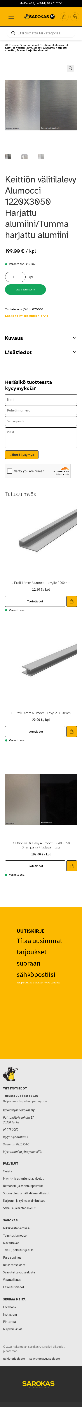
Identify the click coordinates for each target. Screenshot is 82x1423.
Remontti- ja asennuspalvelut (23, 1186)
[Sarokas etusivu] (41, 1074)
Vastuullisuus (12, 1280)
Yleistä (7, 1171)
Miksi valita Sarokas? (16, 1228)
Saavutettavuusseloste (19, 1272)
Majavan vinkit (12, 1329)
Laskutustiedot (13, 1287)
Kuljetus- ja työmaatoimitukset (24, 1201)
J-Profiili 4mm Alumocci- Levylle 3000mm (41, 582)
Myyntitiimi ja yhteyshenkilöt (22, 1152)
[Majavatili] (74, 16)
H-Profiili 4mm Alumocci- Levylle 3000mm (41, 713)
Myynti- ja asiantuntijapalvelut (23, 1178)
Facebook (9, 1307)
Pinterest (9, 1322)
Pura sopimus (12, 1257)
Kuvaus (14, 338)
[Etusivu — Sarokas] (39, 17)
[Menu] (11, 17)
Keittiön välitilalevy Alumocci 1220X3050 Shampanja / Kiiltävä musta (41, 845)
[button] (64, 16)
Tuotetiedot (35, 601)
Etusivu (13, 45)
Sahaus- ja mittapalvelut (19, 1208)
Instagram (10, 1314)
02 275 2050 (10, 1130)
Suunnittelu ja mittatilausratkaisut (26, 1193)
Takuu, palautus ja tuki (18, 1250)
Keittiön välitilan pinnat (54, 45)
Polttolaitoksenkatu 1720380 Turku (18, 1119)
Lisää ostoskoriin (25, 289)
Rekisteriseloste (14, 1265)
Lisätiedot (18, 352)
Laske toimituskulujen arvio (26, 316)
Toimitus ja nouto (15, 1235)
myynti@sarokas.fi (15, 1137)
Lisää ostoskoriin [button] (71, 601)
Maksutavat (11, 1243)
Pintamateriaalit (29, 45)
